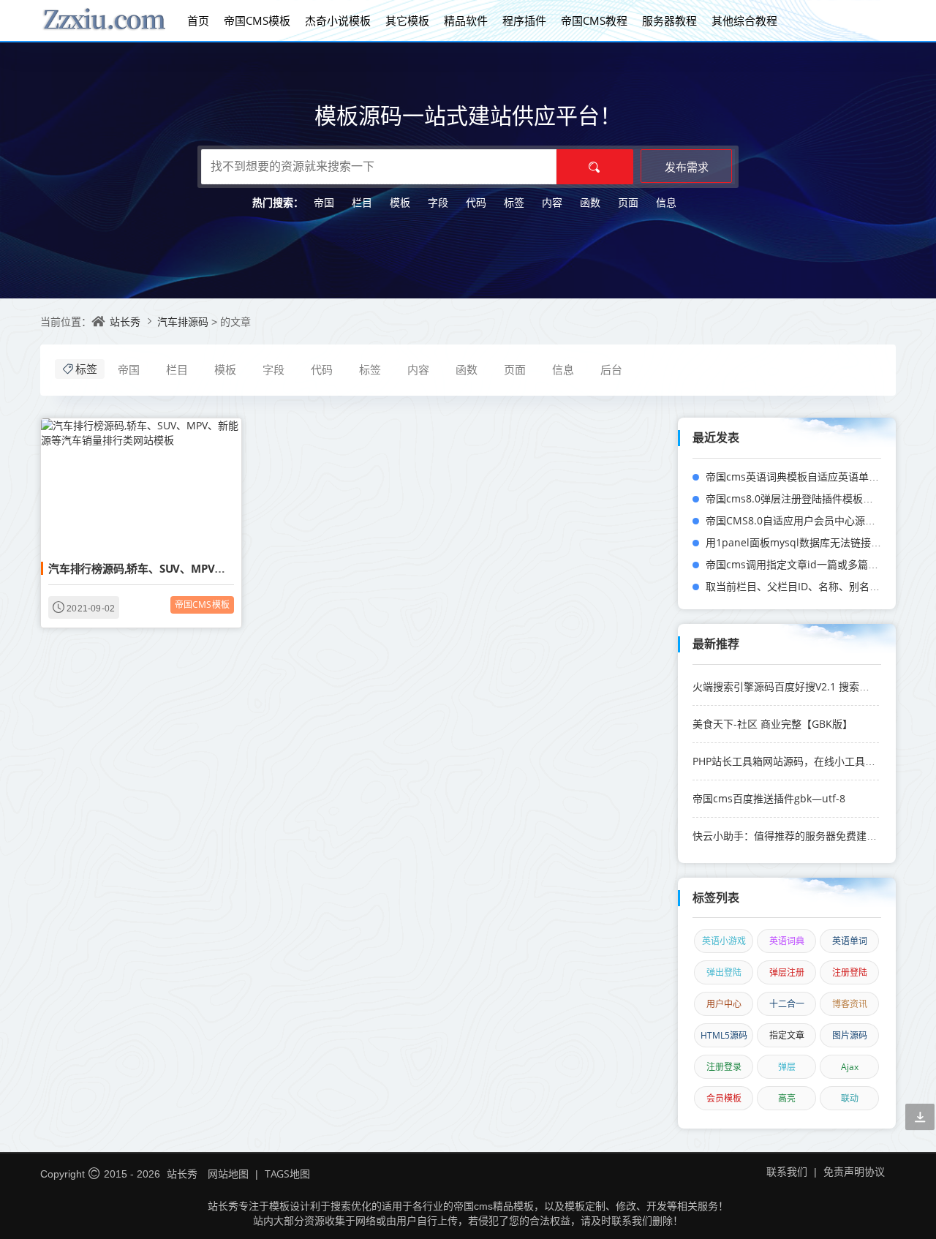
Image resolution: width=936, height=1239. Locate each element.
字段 (438, 202)
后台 (611, 369)
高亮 (787, 1098)
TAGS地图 (287, 1173)
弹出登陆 (723, 972)
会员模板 (723, 1098)
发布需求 (687, 166)
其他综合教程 (744, 20)
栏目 (362, 202)
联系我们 (786, 1171)
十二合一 (786, 1004)
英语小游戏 (724, 941)
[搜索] (594, 166)
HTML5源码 (724, 1035)
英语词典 (786, 941)
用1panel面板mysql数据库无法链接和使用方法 (814, 542)
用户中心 (723, 1004)
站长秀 (125, 321)
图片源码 (849, 1035)
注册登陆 (849, 972)
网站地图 (228, 1173)
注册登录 (723, 1067)
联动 (849, 1098)
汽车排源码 (184, 321)
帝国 (324, 202)
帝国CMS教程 (594, 20)
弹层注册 (786, 972)
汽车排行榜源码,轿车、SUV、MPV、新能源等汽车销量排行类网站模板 (218, 568)
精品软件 (466, 20)
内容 (552, 202)
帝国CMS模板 (257, 20)
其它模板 (407, 20)
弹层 (787, 1067)
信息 (666, 202)
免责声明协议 (854, 1171)
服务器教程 (669, 20)
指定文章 (786, 1035)
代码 (476, 202)
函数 (590, 202)
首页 (198, 20)
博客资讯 (849, 1004)
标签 (514, 202)
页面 (628, 202)
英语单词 (849, 941)
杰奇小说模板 (338, 20)
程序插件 (524, 20)
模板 (400, 202)
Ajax (849, 1067)
